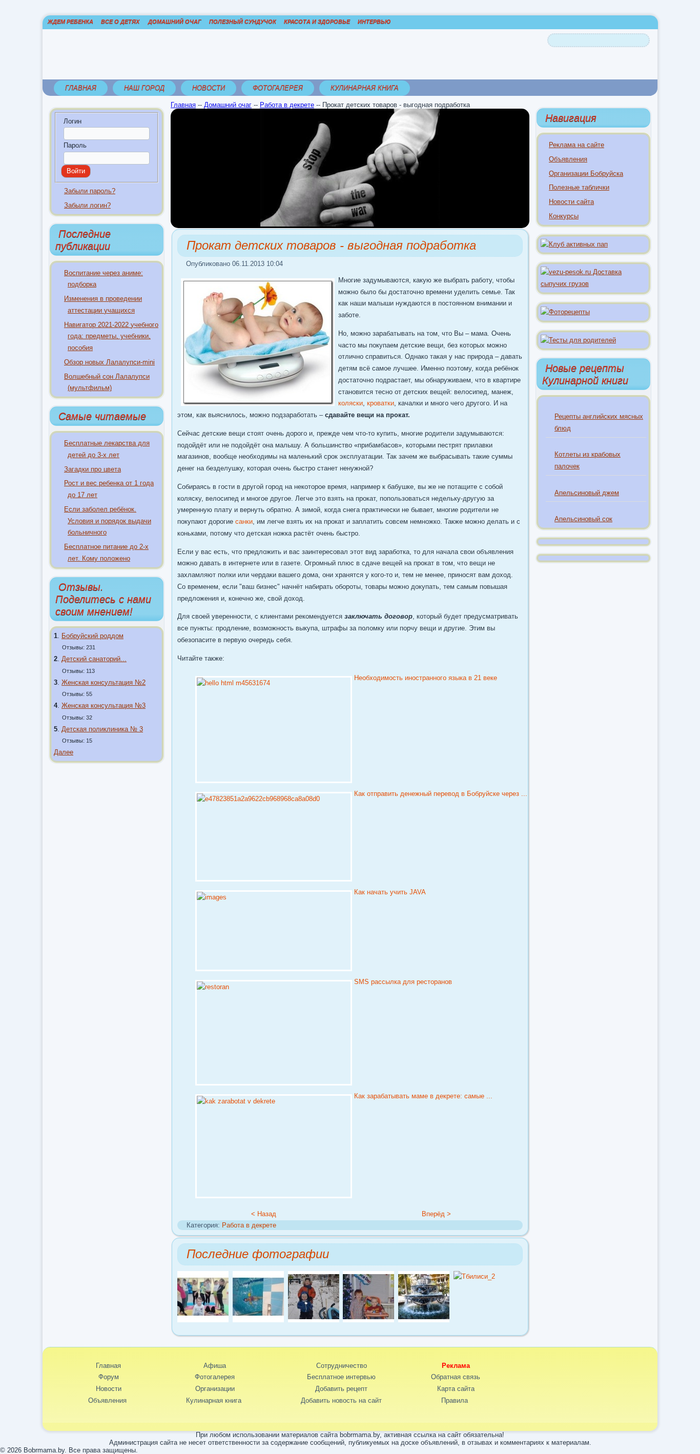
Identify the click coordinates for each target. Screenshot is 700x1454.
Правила (454, 1400)
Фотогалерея (278, 88)
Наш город (144, 88)
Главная (80, 88)
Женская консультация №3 (103, 705)
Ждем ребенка (70, 21)
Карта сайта (456, 1388)
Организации (215, 1388)
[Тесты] (578, 340)
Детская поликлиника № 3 (102, 729)
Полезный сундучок (242, 21)
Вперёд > (436, 1214)
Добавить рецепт (341, 1388)
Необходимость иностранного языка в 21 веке (425, 678)
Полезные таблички (579, 187)
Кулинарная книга (365, 88)
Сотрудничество (341, 1365)
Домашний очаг (174, 21)
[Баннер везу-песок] (593, 284)
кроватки (380, 403)
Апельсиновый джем (586, 493)
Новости (208, 88)
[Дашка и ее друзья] (203, 1320)
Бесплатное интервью (341, 1377)
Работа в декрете (287, 105)
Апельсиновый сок (583, 519)
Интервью (374, 21)
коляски (350, 403)
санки (244, 521)
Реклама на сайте (576, 145)
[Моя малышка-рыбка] (258, 1320)
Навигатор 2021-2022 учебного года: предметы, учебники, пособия (111, 336)
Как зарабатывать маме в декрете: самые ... (423, 1096)
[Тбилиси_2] (474, 1276)
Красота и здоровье (317, 21)
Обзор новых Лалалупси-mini (109, 362)
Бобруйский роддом (92, 636)
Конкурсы (564, 216)
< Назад (263, 1214)
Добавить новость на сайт (341, 1400)
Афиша (214, 1365)
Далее (63, 752)
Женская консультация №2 (103, 682)
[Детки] (313, 1320)
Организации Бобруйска (586, 173)
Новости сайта (571, 202)
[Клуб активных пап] (574, 244)
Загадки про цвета (92, 469)
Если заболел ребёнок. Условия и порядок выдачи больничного (107, 521)
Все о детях (120, 21)
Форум (108, 1377)
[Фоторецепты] (565, 312)
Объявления (568, 159)
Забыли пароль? (89, 191)
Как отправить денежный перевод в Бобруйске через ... (440, 793)
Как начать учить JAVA (390, 892)
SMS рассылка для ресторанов (403, 982)
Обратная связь (455, 1377)
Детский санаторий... (94, 659)
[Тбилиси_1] (423, 1320)
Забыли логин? (87, 205)
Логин (72, 121)
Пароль (75, 145)
